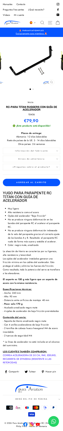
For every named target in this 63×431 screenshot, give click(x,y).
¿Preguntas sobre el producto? (31, 167)
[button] (32, 22)
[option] (31, 32)
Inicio (30, 102)
